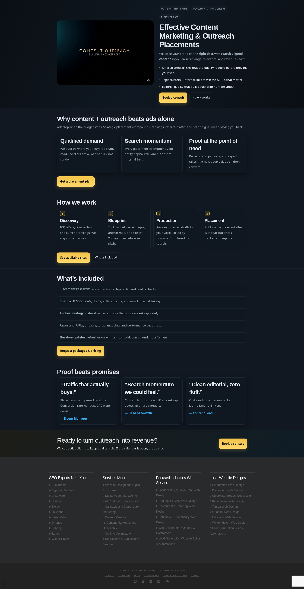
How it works (201, 97)
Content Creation (116, 517)
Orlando (57, 522)
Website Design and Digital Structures (122, 487)
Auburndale (59, 485)
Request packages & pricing (80, 351)
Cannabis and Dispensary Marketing (121, 509)
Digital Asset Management (122, 495)
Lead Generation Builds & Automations (228, 530)
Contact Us (124, 576)
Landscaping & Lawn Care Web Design (178, 492)
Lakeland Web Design (226, 517)
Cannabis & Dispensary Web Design (176, 519)
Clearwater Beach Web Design (232, 495)
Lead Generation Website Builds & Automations (178, 541)
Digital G (109, 576)
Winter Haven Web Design (229, 522)
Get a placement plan (75, 181)
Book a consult (173, 97)
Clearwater (59, 495)
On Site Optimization (118, 533)
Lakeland (57, 512)
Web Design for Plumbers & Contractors (175, 530)
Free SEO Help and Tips (175, 576)
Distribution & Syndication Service (121, 541)
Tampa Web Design (225, 506)
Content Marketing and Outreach (119, 525)
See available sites (73, 257)
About (137, 576)
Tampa (56, 533)
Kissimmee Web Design (228, 501)
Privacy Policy (151, 576)
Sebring (57, 528)
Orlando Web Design (225, 512)
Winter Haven (60, 539)
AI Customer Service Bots (122, 501)
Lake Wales (59, 517)
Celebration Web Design (228, 485)
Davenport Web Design (227, 490)
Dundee (57, 501)
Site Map (195, 576)
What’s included (106, 257)
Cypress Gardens (63, 490)
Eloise (56, 506)
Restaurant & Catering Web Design (175, 508)
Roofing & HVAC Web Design (178, 500)
